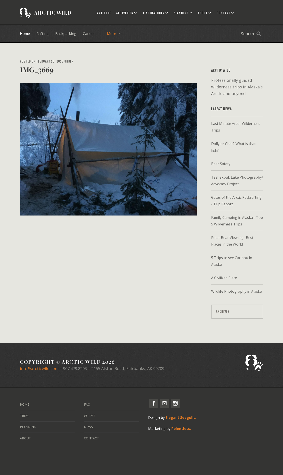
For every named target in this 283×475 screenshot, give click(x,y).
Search (247, 33)
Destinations (153, 13)
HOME (24, 404)
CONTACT (91, 438)
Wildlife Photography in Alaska (236, 291)
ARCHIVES (222, 311)
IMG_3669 (37, 70)
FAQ (87, 404)
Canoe (88, 33)
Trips (24, 416)
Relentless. (181, 428)
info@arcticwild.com (39, 368)
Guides (89, 416)
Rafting (42, 33)
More (111, 33)
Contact (223, 13)
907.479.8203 (75, 368)
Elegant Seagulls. (181, 417)
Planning (181, 13)
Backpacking (65, 33)
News (88, 427)
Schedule (103, 13)
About (203, 13)
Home (25, 33)
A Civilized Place (224, 277)
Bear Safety (220, 163)
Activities (124, 13)
